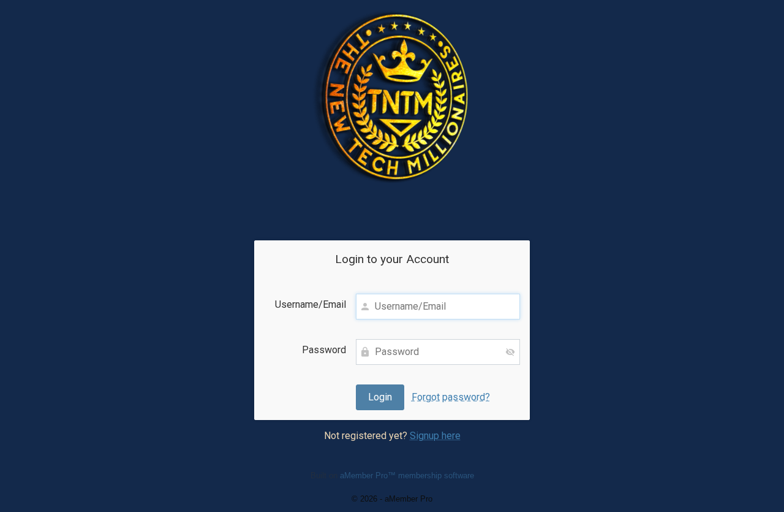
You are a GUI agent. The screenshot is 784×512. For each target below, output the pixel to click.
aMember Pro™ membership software (407, 475)
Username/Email (310, 304)
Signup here (435, 435)
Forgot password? (451, 397)
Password (324, 350)
